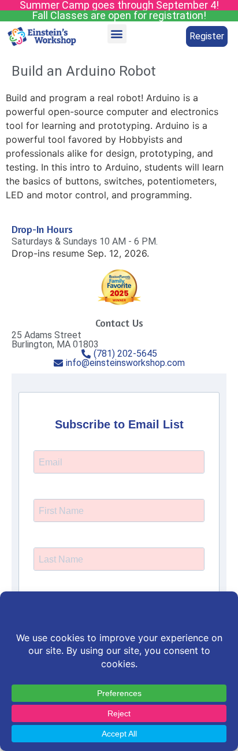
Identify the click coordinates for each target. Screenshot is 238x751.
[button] (117, 33)
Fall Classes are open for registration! (119, 15)
